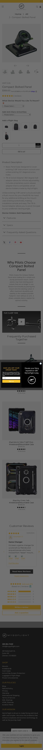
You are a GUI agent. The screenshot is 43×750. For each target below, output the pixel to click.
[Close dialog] (41, 363)
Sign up (11, 381)
